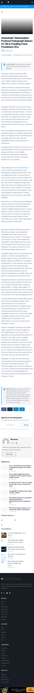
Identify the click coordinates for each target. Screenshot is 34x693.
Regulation (4, 617)
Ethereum (4, 632)
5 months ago (12, 471)
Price (2, 604)
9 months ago (12, 504)
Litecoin (3, 637)
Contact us (4, 677)
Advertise (3, 674)
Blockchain (4, 648)
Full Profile (9, 454)
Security (3, 650)
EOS (2, 640)
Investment (4, 614)
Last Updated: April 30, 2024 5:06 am (23, 55)
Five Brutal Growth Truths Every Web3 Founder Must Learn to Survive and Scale (20, 484)
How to (3, 665)
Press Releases (5, 663)
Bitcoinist (9, 50)
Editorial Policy (5, 679)
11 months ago (12, 511)
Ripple (2, 635)
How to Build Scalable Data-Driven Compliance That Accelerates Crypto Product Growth (20, 475)
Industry (9, 55)
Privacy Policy (5, 682)
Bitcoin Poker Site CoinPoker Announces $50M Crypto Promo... (15, 563)
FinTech (3, 653)
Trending (3, 658)
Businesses (4, 606)
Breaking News (5, 660)
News (2, 601)
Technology (4, 612)
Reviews (3, 619)
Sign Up (26, 425)
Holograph (4, 73)
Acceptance (4, 609)
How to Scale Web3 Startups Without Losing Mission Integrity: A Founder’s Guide (20, 467)
